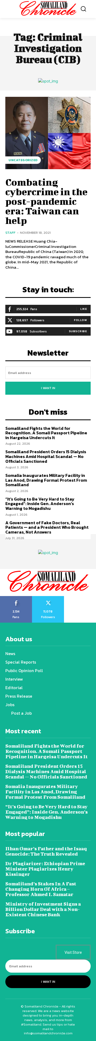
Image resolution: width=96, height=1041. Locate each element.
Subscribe (78, 331)
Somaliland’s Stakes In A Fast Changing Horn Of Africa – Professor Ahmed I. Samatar (40, 889)
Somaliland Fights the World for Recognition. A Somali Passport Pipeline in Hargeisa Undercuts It (46, 433)
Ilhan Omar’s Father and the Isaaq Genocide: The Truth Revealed (46, 851)
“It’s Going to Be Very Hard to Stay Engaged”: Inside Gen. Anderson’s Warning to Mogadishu (39, 503)
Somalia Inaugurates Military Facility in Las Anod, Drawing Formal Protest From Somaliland (46, 480)
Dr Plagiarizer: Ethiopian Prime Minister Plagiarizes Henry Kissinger (45, 869)
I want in (48, 388)
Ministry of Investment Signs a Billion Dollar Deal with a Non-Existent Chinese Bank (43, 909)
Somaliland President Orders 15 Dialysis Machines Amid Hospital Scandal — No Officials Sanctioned (45, 456)
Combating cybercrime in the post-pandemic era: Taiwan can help (46, 201)
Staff (10, 232)
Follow (80, 320)
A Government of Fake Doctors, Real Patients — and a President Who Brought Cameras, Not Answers (47, 527)
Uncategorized (23, 160)
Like (83, 309)
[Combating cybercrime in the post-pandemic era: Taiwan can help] (48, 133)
